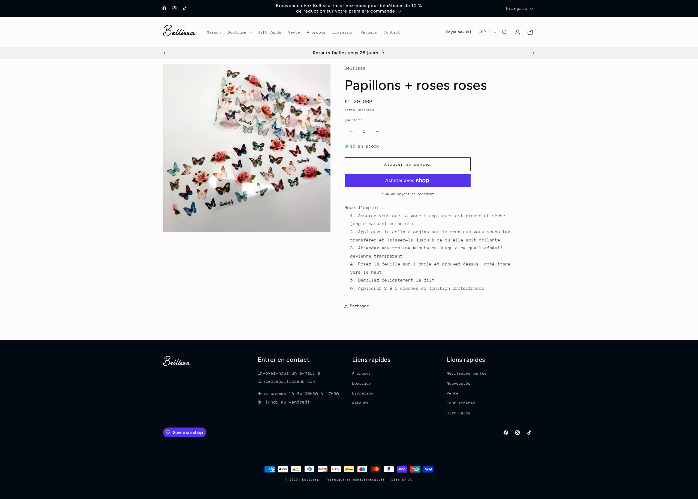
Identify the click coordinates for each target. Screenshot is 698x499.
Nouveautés (458, 383)
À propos (361, 373)
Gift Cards (458, 413)
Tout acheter (461, 403)
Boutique (361, 383)
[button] (239, 32)
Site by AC (402, 480)
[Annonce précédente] (165, 52)
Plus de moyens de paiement (407, 194)
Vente (453, 393)
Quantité (354, 120)
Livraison (363, 393)
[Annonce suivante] (533, 52)
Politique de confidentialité (355, 480)
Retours (360, 403)
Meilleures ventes (467, 373)
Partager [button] (359, 306)
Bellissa (310, 480)
